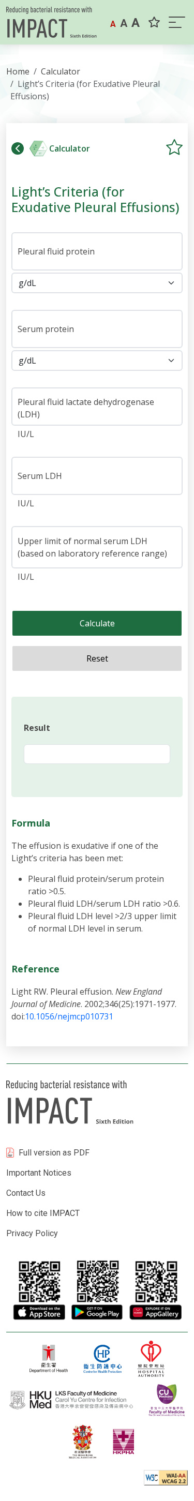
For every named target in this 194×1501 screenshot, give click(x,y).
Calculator (60, 71)
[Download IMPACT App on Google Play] (97, 1289)
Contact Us (26, 1193)
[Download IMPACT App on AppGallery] (155, 1289)
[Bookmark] (154, 22)
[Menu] (176, 22)
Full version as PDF (54, 1153)
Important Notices (38, 1173)
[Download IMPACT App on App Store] (38, 1289)
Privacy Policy (32, 1233)
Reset (97, 658)
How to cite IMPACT (43, 1213)
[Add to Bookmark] (174, 147)
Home (17, 71)
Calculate (97, 623)
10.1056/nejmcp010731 (69, 1016)
